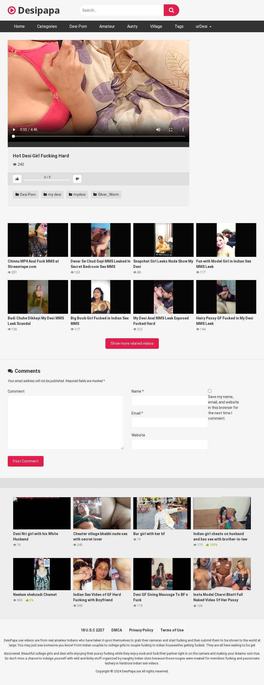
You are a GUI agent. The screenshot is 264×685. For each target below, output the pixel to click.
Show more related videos (132, 343)
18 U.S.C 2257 (92, 630)
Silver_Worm (108, 194)
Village (156, 26)
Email (137, 413)
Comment (16, 391)
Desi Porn (78, 26)
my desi (54, 194)
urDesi (201, 26)
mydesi (79, 194)
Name (137, 391)
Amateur (107, 26)
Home (19, 26)
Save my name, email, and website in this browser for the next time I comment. (223, 407)
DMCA (116, 630)
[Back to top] (247, 669)
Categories (47, 26)
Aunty (132, 26)
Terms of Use (172, 630)
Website (138, 435)
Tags (179, 26)
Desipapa (38, 10)
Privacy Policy (141, 630)
